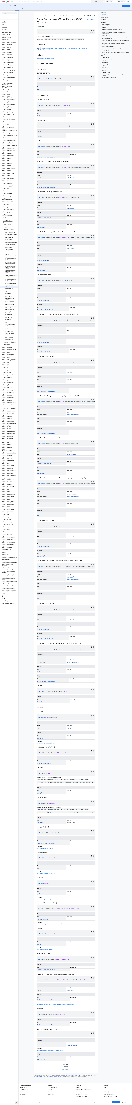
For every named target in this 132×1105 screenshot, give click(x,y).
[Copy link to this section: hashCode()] (45, 878)
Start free (126, 6)
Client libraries (28, 6)
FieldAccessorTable (42, 919)
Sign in (128, 1)
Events (105, 1089)
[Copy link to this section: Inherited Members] (54, 63)
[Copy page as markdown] (45, 22)
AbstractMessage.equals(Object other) (46, 743)
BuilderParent (70, 990)
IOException (40, 227)
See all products (23, 1087)
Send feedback (90, 19)
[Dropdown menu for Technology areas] (29, 1)
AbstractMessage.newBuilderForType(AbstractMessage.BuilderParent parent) (55, 1004)
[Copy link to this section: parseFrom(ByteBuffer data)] (56, 603)
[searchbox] (9, 13)
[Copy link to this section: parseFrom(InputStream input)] (57, 520)
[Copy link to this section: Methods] (45, 708)
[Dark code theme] (91, 30)
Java (19, 6)
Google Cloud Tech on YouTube (110, 1096)
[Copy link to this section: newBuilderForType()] (51, 953)
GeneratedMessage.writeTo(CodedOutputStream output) (50, 1050)
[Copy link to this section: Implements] (46, 55)
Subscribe (116, 1102)
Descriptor (40, 136)
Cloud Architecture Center (81, 1094)
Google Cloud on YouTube (109, 1094)
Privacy (29, 1102)
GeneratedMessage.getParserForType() (46, 848)
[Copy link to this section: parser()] (43, 686)
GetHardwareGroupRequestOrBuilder (45, 58)
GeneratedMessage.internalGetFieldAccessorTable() (49, 924)
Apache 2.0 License (38, 1076)
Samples (24, 8)
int (38, 89)
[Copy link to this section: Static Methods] (49, 95)
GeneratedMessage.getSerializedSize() (46, 873)
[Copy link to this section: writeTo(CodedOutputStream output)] (62, 1029)
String (39, 793)
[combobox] (98, 1)
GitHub (77, 1087)
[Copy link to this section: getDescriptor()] (48, 120)
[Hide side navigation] (16, 1102)
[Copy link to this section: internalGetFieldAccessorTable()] (58, 903)
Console (110, 1)
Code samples (79, 1091)
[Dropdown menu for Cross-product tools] (43, 1)
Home (38, 15)
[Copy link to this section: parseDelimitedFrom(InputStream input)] (63, 192)
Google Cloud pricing (24, 1089)
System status (51, 1094)
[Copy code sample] (94, 30)
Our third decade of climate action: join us (56, 1102)
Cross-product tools (37, 1)
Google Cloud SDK (10, 6)
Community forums (52, 1087)
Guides (10, 8)
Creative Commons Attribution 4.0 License (71, 1075)
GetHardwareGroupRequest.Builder (46, 157)
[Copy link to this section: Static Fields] (47, 69)
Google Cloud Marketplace (25, 1091)
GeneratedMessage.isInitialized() (45, 949)
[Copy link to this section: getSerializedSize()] (49, 852)
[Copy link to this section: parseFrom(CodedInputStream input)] (61, 438)
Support (50, 1089)
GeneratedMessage (82, 48)
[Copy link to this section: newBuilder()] (45, 141)
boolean (39, 738)
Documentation (44, 15)
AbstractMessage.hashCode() (44, 899)
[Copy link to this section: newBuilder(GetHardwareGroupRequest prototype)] (70, 162)
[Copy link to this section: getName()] (45, 768)
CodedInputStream (71, 454)
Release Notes (51, 1091)
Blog (105, 1087)
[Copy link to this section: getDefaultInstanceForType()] (56, 747)
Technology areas (23, 1)
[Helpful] (92, 16)
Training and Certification (81, 1096)
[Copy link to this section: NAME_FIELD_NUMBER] (52, 73)
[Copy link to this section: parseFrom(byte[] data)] (52, 275)
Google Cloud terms (42, 1102)
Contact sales (23, 1094)
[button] (9, 215)
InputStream (70, 208)
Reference (17, 8)
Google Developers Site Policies (56, 1076)
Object (38, 48)
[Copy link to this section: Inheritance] (46, 44)
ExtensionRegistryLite (73, 251)
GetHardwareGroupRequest (44, 115)
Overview (4, 8)
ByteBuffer (69, 620)
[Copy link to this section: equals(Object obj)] (49, 712)
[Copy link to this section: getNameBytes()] (48, 798)
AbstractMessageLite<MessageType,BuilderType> (54, 48)
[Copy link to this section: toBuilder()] (44, 1009)
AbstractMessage (72, 48)
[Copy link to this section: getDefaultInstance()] (51, 100)
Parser (39, 702)
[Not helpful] (94, 16)
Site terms (34, 1102)
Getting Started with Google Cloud (83, 1089)
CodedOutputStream (72, 1045)
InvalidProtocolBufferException (46, 309)
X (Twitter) (106, 1091)
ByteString (69, 372)
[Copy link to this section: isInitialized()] (45, 928)
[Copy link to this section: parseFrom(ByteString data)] (55, 356)
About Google (23, 1102)
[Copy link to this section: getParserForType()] (50, 827)
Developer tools (52, 15)
